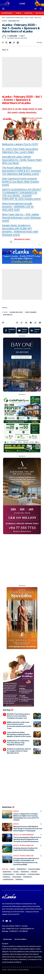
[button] (4, 9)
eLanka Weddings (6, 13)
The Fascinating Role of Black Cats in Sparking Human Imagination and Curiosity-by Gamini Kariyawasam (27, 839)
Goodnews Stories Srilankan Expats (15, 17)
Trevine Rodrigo (16, 876)
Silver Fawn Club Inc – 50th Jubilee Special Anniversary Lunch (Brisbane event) (21, 217)
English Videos (7, 871)
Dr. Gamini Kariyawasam (27, 834)
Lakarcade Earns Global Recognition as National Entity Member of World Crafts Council (19, 734)
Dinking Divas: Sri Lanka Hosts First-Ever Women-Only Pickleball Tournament (18, 743)
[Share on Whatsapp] (21, 322)
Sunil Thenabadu (21, 874)
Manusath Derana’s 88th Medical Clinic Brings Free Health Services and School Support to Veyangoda (27, 828)
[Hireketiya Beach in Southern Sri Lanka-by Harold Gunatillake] (7, 848)
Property (18, 13)
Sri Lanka (16, 871)
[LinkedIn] (35, 330)
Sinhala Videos (25, 871)
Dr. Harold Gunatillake (33, 874)
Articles (27, 17)
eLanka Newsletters (13, 21)
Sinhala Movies (27, 876)
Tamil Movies (19, 879)
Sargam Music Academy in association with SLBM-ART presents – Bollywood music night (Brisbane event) (20, 230)
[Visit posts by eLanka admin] (4, 37)
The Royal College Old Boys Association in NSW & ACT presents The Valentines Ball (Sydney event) (21, 170)
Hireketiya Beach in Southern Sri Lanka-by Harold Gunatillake (25, 849)
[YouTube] (6, 921)
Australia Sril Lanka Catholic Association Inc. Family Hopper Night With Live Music (22, 159)
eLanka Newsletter (8, 879)
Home (3, 17)
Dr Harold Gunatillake (27, 845)
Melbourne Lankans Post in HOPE (20, 144)
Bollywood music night (16, 312)
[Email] (10, 42)
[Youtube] (22, 330)
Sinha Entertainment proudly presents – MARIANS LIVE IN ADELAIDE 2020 (17, 206)
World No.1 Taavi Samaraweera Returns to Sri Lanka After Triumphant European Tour (18, 716)
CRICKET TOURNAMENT (30, 312)
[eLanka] (22, 3)
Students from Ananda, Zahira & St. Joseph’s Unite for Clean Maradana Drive (19, 751)
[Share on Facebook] (17, 322)
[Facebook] (9, 330)
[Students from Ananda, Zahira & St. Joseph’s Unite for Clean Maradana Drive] (37, 751)
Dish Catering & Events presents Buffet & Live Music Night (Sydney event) (20, 181)
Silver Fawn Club (7, 314)
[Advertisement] (22, 72)
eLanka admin (13, 36)
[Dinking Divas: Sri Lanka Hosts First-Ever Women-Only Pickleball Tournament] (37, 743)
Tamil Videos (6, 876)
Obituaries (34, 871)
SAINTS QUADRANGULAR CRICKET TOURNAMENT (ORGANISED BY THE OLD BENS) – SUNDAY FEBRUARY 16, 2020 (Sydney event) (21, 194)
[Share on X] (6, 42)
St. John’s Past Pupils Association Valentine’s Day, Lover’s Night (20, 150)
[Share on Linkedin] (26, 322)
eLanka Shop (28, 13)
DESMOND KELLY (21, 869)
